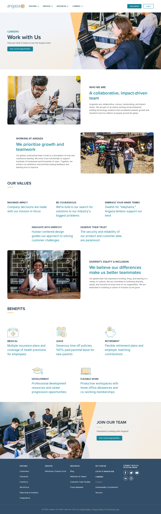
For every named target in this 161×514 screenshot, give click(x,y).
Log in (148, 6)
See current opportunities (20, 49)
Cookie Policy (85, 509)
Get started (134, 6)
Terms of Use (113, 509)
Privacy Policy (98, 509)
